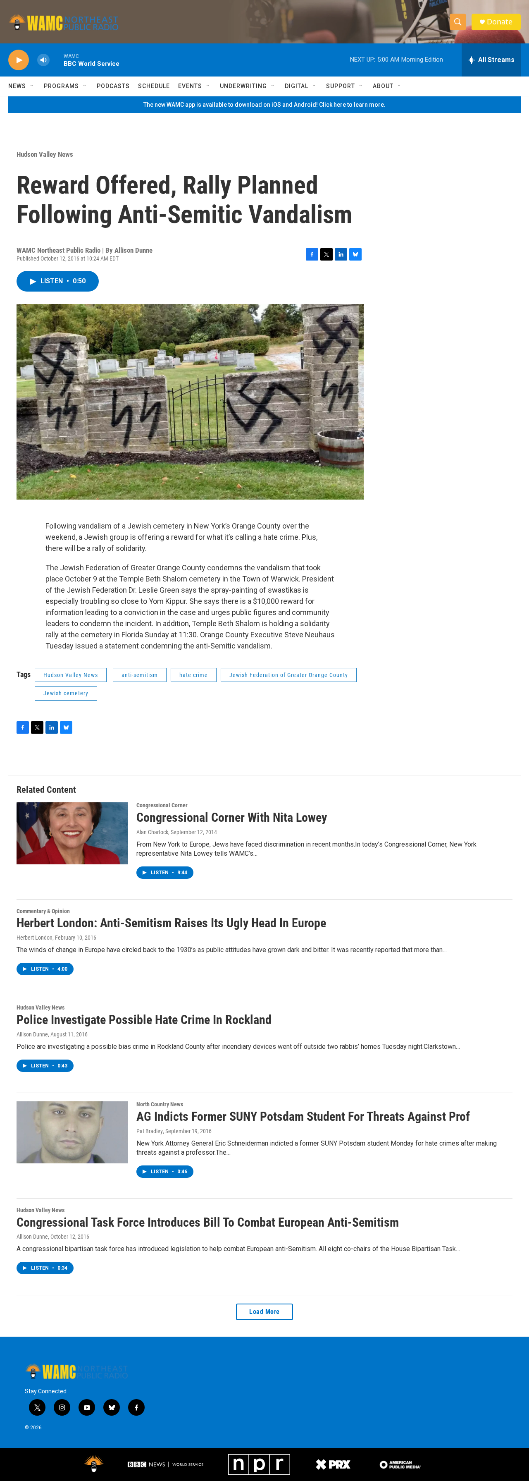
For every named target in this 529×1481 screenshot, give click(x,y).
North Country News (159, 1104)
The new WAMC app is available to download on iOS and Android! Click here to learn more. (264, 104)
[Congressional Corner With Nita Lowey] (72, 833)
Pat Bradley (149, 1131)
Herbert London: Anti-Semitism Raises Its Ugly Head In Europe (171, 923)
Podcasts (113, 86)
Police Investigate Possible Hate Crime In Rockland (144, 1019)
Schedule (154, 86)
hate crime (193, 675)
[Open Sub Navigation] (32, 86)
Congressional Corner (162, 805)
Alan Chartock (152, 832)
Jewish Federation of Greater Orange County (288, 675)
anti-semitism (140, 675)
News (17, 86)
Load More (264, 1312)
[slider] (56, 59)
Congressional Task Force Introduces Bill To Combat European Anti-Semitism (208, 1222)
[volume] (43, 60)
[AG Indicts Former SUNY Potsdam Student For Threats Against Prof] (72, 1132)
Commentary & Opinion (43, 911)
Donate (499, 21)
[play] (18, 60)
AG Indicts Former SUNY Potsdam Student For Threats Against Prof (303, 1116)
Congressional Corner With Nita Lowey (231, 817)
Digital (296, 86)
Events (190, 86)
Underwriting (243, 86)
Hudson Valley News (45, 154)
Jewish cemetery (65, 693)
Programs (61, 86)
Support (340, 86)
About (383, 86)
